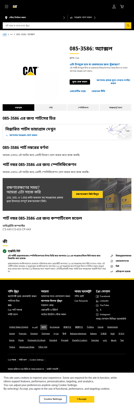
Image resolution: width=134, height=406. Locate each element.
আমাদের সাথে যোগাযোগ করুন (55, 296)
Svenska (95, 340)
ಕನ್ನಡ (112, 334)
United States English (18, 327)
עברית (56, 334)
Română (53, 340)
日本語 (104, 334)
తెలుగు (113, 340)
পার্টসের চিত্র (13, 301)
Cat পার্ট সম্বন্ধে (15, 310)
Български (54, 327)
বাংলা (44, 327)
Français (22, 334)
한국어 (121, 334)
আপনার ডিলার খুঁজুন (51, 301)
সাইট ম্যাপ (13, 314)
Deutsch (34, 334)
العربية (35, 327)
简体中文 (67, 327)
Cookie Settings (37, 360)
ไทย (122, 340)
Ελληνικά (46, 334)
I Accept (81, 399)
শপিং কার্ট (79, 296)
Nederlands (112, 327)
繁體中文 (79, 327)
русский (64, 340)
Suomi (12, 334)
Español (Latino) (79, 340)
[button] (113, 82)
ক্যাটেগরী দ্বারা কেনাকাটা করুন (22, 296)
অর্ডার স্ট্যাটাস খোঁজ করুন (53, 314)
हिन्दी (64, 334)
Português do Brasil (36, 340)
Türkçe (12, 347)
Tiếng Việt (42, 347)
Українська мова (26, 347)
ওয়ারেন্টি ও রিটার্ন (49, 310)
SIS (9, 305)
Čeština (90, 327)
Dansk (100, 327)
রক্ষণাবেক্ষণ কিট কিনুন (87, 194)
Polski (21, 340)
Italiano (93, 334)
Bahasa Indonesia (78, 334)
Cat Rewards (81, 301)
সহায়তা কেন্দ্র (47, 305)
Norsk (11, 340)
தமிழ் (105, 340)
